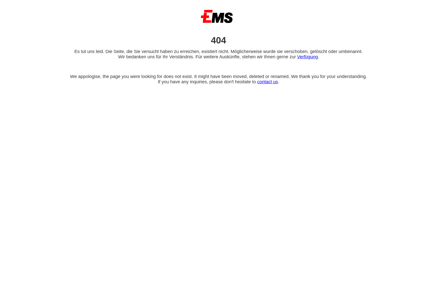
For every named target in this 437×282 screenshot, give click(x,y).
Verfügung (307, 56)
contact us (267, 81)
